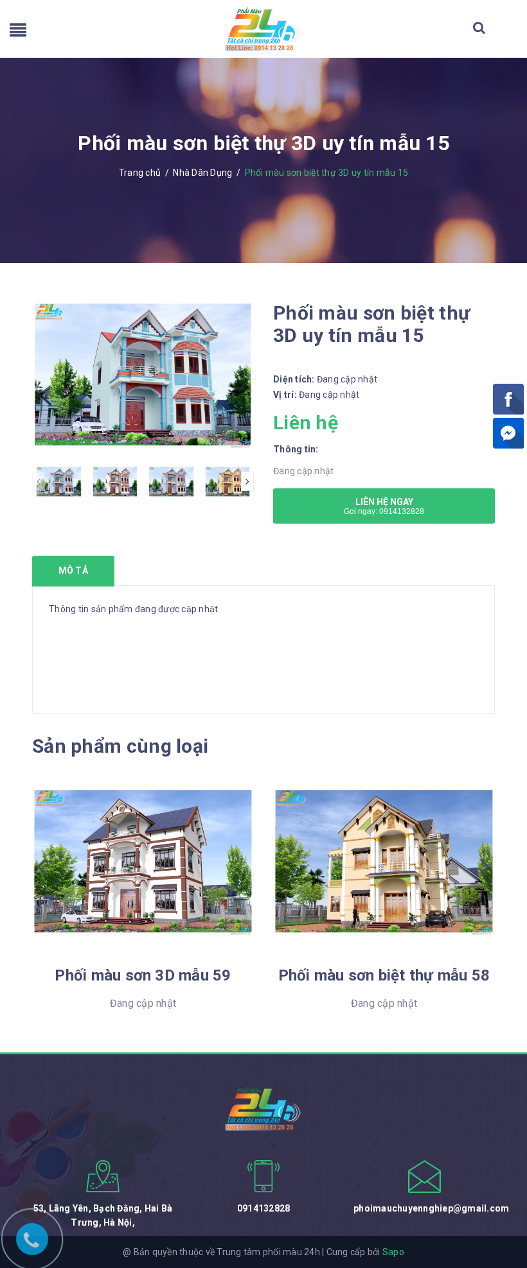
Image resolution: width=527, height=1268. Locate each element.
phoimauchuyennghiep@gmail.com (431, 1208)
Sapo (393, 1252)
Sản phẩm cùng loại (120, 746)
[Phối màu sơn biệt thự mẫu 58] (143, 862)
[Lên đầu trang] (501, 1201)
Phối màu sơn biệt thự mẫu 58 (143, 975)
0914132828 (263, 1208)
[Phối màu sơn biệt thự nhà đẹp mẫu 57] (384, 862)
